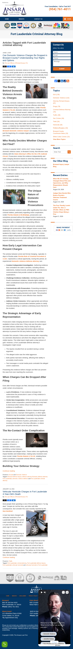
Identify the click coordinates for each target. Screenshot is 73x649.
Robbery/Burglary (60, 128)
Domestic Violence (21, 474)
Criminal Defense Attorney (62, 111)
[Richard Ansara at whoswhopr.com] (30, 578)
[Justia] (65, 81)
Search (69, 151)
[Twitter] (59, 81)
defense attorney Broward (29, 476)
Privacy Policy (33, 596)
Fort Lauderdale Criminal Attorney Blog (14, 8)
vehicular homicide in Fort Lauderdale (36, 565)
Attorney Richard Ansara (61, 102)
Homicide (57, 125)
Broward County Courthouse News (60, 132)
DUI (56, 94)
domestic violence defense (20, 478)
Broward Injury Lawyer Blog (61, 165)
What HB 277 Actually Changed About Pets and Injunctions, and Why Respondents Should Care (62, 183)
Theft (56, 121)
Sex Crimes (58, 118)
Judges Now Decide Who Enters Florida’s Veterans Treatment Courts (62, 196)
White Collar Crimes (61, 137)
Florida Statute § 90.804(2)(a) (18, 215)
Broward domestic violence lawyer (16, 131)
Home (7, 19)
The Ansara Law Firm (21, 635)
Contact (38, 19)
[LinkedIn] (62, 81)
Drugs (56, 106)
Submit (62, 69)
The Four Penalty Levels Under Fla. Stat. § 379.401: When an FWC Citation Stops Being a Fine (61, 210)
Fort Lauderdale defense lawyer (36, 563)
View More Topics (59, 139)
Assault (11, 474)
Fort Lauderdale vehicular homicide (13, 565)
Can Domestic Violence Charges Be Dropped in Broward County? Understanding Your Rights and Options (25, 58)
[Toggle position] (63, 592)
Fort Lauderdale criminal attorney (17, 563)
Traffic (10, 561)
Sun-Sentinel (7, 511)
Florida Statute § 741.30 (26, 456)
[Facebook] (56, 81)
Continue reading (9, 471)
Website (21, 19)
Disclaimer (22, 596)
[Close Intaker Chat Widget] (67, 592)
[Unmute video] (41, 592)
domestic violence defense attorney (25, 261)
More (69, 19)
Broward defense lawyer (15, 476)
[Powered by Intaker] (58, 645)
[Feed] (68, 81)
